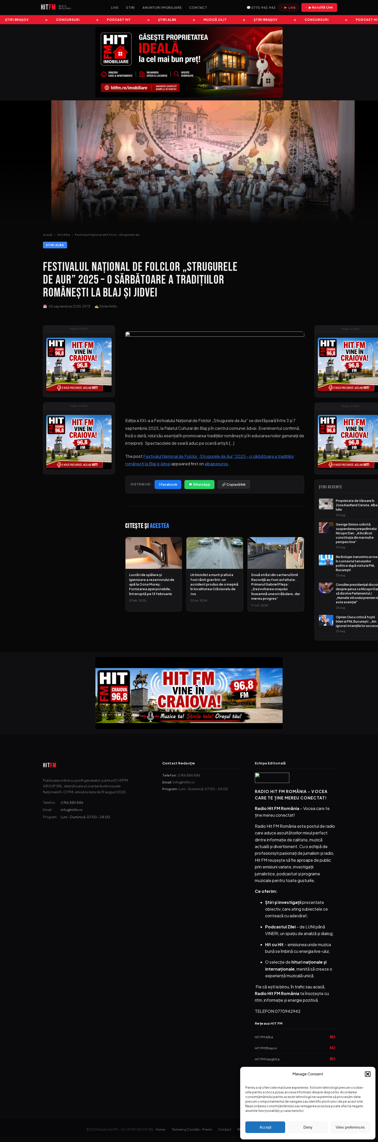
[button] (367, 1074)
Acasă (47, 235)
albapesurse (216, 463)
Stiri (130, 7)
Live (115, 7)
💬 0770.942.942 (261, 7)
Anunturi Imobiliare (162, 7)
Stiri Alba (63, 235)
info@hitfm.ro (72, 809)
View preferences (350, 1127)
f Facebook (168, 484)
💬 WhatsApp (199, 484)
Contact (198, 7)
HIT (49, 765)
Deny (307, 1127)
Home (160, 1129)
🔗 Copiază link (234, 484)
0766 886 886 (72, 802)
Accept (265, 1127)
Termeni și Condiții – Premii (192, 1129)
